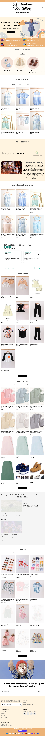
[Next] (24, 53)
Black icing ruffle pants (35, 320)
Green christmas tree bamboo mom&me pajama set (7, 600)
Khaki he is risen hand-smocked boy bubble (7, 235)
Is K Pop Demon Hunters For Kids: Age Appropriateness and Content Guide (11, 535)
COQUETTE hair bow (34, 574)
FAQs (2, 719)
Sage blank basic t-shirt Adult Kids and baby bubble (36, 407)
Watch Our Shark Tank (28, 704)
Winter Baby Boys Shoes (35, 480)
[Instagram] (31, 713)
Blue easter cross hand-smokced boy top (21, 107)
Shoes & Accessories (7, 71)
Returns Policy (4, 715)
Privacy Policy (4, 717)
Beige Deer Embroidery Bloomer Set (6, 296)
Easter (13, 84)
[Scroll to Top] (43, 730)
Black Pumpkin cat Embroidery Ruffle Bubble (22, 345)
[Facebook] (28, 713)
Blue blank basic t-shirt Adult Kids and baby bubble (22, 407)
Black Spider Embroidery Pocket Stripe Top (6, 369)
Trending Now (29, 84)
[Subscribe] (20, 704)
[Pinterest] (24, 713)
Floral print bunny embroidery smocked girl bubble (36, 624)
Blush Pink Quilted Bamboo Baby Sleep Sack (8, 456)
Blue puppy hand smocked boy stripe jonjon (37, 235)
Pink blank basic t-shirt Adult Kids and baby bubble (7, 407)
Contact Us (3, 711)
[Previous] (21, 53)
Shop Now (11, 31)
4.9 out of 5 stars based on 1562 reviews (25, 268)
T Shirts (33, 70)
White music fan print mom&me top (22, 575)
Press (24, 702)
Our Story (25, 700)
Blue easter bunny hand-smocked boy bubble (6, 107)
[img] (23, 247)
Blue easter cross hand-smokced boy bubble (35, 107)
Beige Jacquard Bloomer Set (36, 296)
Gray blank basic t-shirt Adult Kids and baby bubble (36, 432)
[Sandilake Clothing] (22, 7)
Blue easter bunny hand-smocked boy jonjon (35, 131)
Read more (3, 519)
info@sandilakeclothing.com (29, 711)
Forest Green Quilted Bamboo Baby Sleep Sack (7, 481)
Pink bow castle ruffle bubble (22, 624)
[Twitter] (34, 713)
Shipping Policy (4, 713)
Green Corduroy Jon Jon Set (7, 624)
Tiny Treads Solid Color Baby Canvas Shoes (22, 481)
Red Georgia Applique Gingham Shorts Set (22, 600)
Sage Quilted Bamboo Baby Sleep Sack (21, 456)
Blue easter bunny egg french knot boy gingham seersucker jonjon (7, 132)
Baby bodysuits (20, 70)
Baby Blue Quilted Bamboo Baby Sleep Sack (37, 456)
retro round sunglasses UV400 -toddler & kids (8, 575)
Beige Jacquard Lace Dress (6, 320)
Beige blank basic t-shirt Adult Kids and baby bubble (7, 432)
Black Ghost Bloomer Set (21, 320)
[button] (43, 8)
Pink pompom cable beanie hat (7, 649)
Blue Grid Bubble (33, 599)
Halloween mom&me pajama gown (22, 649)
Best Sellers (20, 84)
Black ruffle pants (34, 344)
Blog (24, 706)
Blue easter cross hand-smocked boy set (21, 131)
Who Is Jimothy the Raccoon (9, 514)
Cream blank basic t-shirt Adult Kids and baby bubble (22, 432)
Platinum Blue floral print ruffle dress (36, 649)
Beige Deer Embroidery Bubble (22, 296)
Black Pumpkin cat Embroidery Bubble (7, 345)
